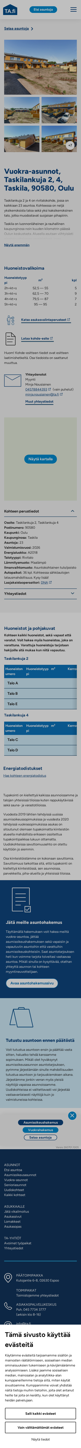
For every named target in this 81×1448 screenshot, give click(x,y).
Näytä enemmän (16, 245)
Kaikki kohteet (14, 1195)
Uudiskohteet (14, 1190)
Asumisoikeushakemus (40, 1122)
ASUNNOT (12, 1165)
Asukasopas (12, 1226)
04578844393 (38, 389)
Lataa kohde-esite (35, 339)
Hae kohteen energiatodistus (24, 776)
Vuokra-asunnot (16, 1180)
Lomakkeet (12, 1221)
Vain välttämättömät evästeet (41, 1427)
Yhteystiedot (13, 1248)
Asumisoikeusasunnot (20, 1175)
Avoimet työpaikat (17, 1243)
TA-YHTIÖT (12, 1238)
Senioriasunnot (15, 1185)
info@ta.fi (23, 1324)
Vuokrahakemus (40, 1130)
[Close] (72, 1115)
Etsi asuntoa (13, 1170)
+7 (70, 145)
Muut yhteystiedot (39, 401)
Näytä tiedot (40, 1439)
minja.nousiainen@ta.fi (49, 394)
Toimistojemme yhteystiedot (37, 1295)
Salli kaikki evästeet (40, 1414)
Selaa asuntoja (40, 1137)
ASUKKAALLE (14, 1207)
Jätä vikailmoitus (16, 1211)
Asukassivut (13, 1216)
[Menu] (73, 9)
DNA (47, 582)
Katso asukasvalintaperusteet (43, 320)
